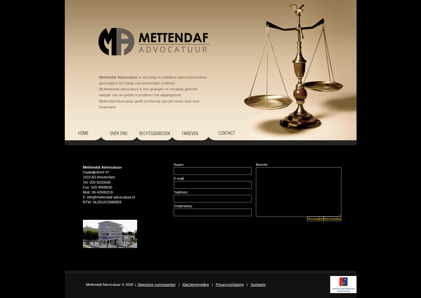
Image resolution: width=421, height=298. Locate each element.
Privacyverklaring (230, 285)
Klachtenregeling (196, 285)
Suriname (258, 285)
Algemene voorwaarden (157, 285)
